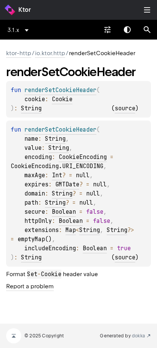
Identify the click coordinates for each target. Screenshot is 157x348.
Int (57, 175)
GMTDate (67, 184)
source (125, 108)
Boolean (64, 212)
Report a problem (30, 286)
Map (71, 230)
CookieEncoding (83, 157)
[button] (147, 30)
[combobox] (19, 30)
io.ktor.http (50, 53)
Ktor (24, 9)
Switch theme (127, 30)
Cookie (62, 99)
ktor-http (18, 53)
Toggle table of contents (147, 10)
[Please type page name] (147, 30)
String (31, 108)
